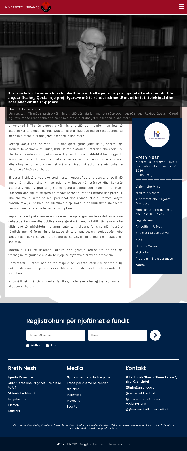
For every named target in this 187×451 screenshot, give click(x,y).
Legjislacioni (17, 399)
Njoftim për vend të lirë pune (88, 377)
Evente (72, 406)
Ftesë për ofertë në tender (87, 383)
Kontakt (141, 265)
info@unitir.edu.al (142, 387)
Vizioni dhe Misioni (149, 186)
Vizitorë (37, 345)
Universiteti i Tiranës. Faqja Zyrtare (143, 401)
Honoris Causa (146, 246)
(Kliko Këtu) (144, 175)
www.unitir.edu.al (142, 393)
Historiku (142, 252)
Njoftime (73, 389)
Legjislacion (144, 220)
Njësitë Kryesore (148, 193)
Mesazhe (73, 401)
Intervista (74, 395)
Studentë (58, 345)
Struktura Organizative (152, 232)
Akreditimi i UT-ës (149, 226)
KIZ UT (140, 240)
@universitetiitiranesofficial (150, 409)
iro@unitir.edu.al (107, 428)
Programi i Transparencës (154, 258)
